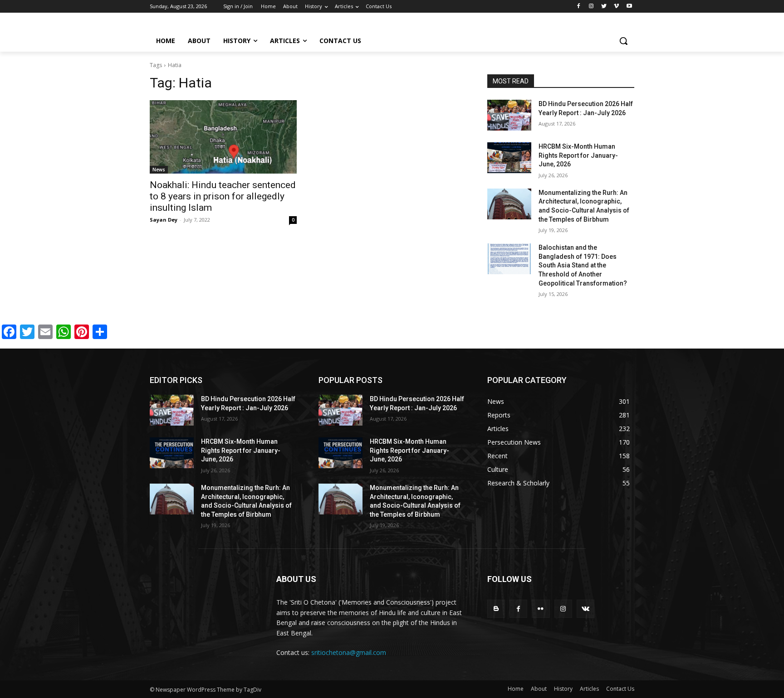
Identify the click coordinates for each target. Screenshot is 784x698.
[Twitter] (604, 6)
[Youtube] (629, 6)
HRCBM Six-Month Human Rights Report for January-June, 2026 (578, 155)
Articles (589, 689)
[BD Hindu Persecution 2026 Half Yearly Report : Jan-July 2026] (509, 115)
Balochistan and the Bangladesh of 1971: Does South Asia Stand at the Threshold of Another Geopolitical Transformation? (583, 265)
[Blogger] (496, 608)
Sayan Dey (163, 219)
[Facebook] (578, 6)
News (158, 169)
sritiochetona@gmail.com (348, 652)
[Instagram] (591, 6)
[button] (623, 41)
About (539, 689)
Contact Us (620, 689)
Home (516, 689)
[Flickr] (540, 608)
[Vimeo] (616, 6)
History (563, 689)
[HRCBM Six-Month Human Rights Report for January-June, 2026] (509, 157)
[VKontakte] (585, 608)
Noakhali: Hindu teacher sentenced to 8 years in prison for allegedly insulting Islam (223, 196)
